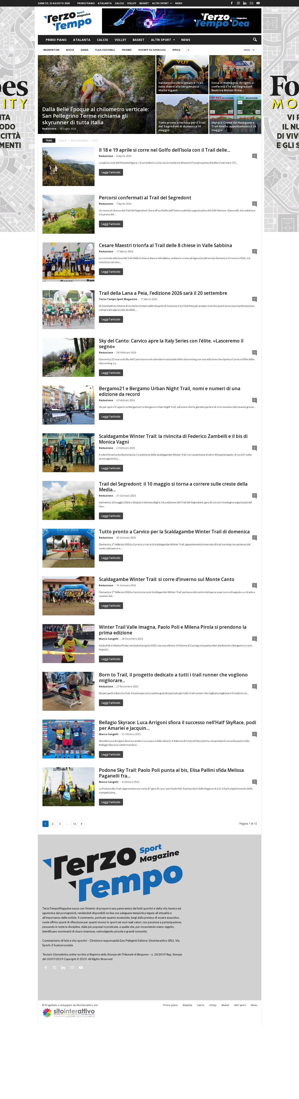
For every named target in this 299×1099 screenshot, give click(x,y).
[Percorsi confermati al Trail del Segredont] (68, 214)
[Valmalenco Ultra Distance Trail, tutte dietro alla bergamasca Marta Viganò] (182, 74)
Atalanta (105, 3)
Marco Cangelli (108, 638)
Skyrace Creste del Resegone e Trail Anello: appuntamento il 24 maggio (233, 126)
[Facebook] (231, 3)
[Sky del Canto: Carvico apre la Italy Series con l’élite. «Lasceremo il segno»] (68, 357)
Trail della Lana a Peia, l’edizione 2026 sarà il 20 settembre (163, 293)
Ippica (176, 49)
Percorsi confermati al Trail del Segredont (145, 198)
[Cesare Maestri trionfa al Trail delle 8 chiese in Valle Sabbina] (68, 261)
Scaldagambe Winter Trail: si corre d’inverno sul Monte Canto (166, 579)
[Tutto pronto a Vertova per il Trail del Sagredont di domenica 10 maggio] (182, 114)
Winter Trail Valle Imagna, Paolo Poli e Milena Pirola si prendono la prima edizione (172, 630)
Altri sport (160, 3)
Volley (131, 3)
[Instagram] (238, 3)
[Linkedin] (245, 3)
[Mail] (251, 3)
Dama (84, 49)
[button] (255, 40)
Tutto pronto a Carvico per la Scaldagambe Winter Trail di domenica (174, 531)
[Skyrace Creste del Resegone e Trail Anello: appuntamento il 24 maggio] (235, 114)
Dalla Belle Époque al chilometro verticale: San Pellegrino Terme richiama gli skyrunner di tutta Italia (95, 115)
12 (74, 823)
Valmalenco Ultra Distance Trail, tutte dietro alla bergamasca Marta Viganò (181, 86)
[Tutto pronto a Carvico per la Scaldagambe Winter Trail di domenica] (68, 548)
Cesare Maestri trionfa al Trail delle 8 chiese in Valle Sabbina (165, 245)
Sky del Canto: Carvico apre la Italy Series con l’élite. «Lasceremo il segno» (171, 343)
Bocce (70, 49)
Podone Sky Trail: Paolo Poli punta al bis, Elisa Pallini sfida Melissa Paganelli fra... (171, 773)
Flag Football (105, 49)
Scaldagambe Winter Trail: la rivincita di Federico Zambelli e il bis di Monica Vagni (173, 439)
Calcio (119, 3)
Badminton (51, 49)
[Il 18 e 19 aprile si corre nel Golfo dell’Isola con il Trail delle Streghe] (68, 166)
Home (63, 140)
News (178, 3)
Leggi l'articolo (111, 172)
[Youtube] (258, 3)
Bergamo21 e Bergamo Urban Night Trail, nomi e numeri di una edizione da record (169, 391)
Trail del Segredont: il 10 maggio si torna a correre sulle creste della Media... (173, 487)
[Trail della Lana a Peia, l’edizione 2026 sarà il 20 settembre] (68, 309)
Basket (144, 3)
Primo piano (86, 3)
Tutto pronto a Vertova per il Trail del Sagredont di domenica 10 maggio (182, 126)
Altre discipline (79, 140)
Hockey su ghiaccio (151, 49)
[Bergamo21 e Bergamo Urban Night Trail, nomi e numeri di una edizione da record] (68, 405)
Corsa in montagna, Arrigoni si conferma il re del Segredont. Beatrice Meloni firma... (232, 86)
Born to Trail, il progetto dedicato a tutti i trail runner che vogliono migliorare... (173, 677)
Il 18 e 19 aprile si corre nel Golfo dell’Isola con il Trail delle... (164, 150)
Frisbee (127, 49)
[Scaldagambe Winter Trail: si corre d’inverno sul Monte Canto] (68, 595)
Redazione (49, 128)
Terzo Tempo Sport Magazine (118, 299)
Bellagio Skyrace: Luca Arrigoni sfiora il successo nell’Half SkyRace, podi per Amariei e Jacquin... (177, 725)
